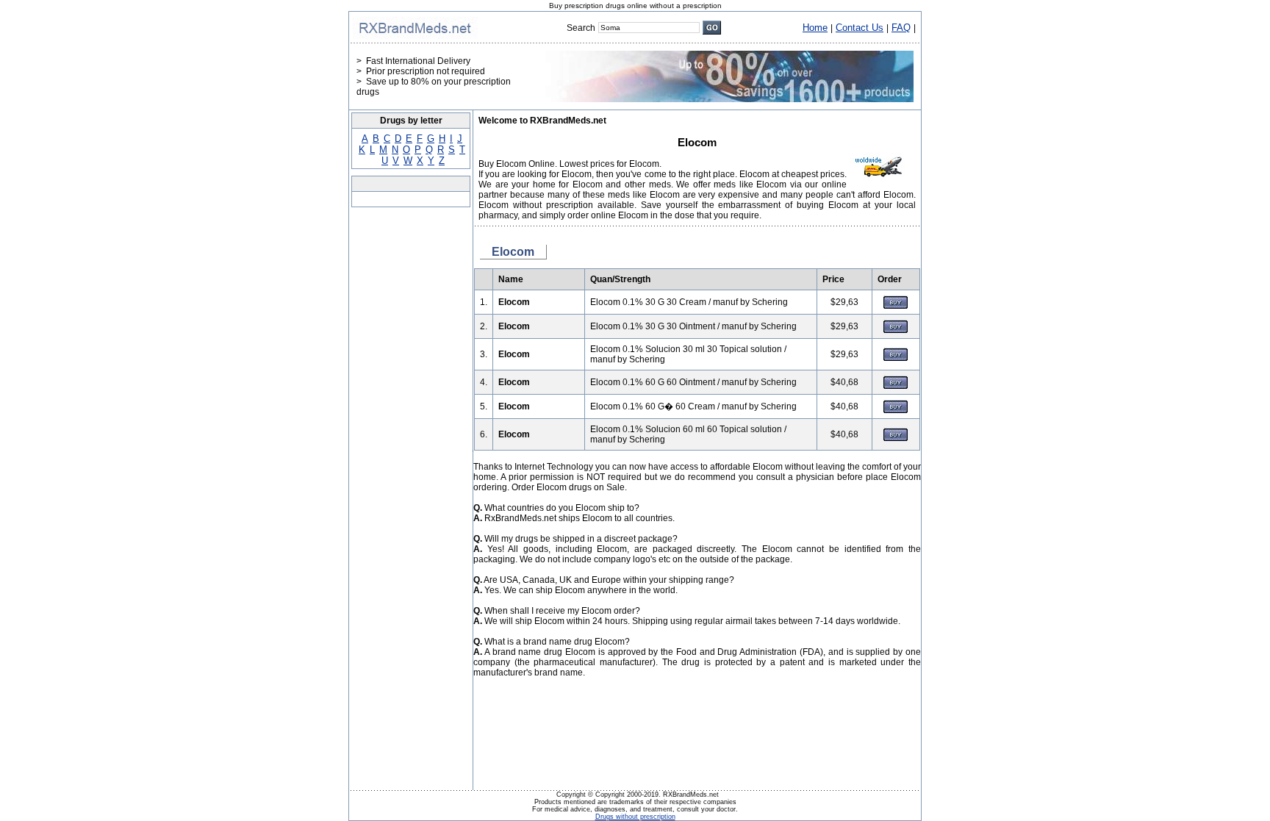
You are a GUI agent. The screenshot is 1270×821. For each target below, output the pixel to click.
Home (815, 27)
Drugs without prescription (635, 816)
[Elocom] (895, 306)
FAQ (901, 27)
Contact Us (859, 27)
